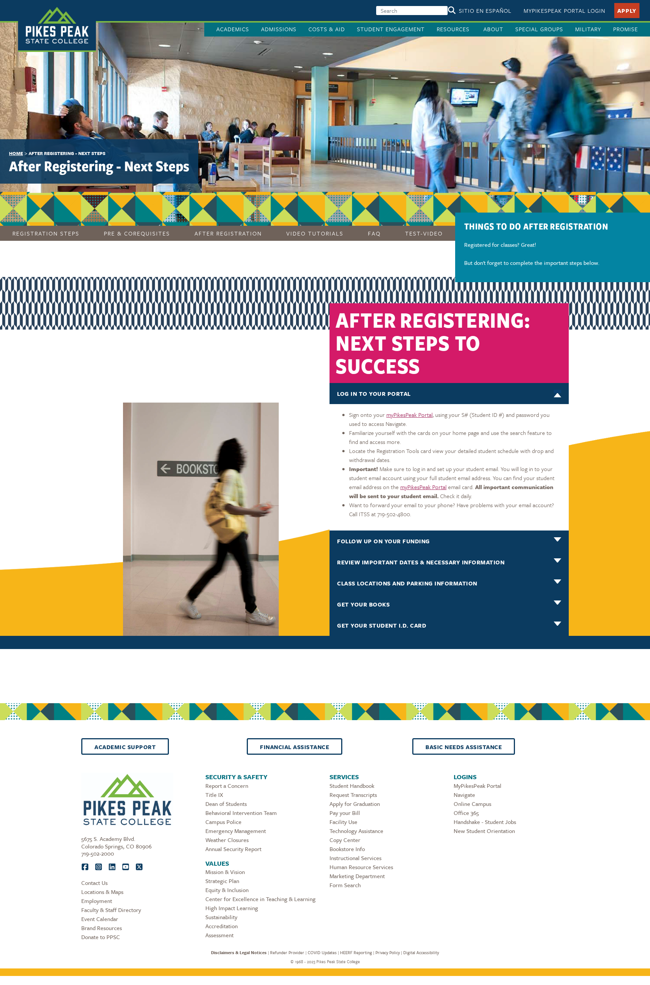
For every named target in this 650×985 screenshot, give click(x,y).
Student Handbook (352, 785)
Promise (625, 29)
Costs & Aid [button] (326, 29)
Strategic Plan (222, 881)
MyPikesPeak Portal (477, 785)
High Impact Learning (231, 908)
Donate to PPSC (100, 937)
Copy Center (345, 840)
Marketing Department (357, 876)
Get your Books (363, 604)
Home (16, 153)
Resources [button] (454, 29)
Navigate (464, 794)
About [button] (493, 29)
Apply (626, 10)
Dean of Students (226, 804)
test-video (424, 233)
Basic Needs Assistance (463, 747)
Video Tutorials (314, 233)
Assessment (219, 935)
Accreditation (221, 926)
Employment (96, 901)
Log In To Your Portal (374, 393)
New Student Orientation (484, 831)
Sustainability (221, 917)
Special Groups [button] (539, 29)
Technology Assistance (356, 831)
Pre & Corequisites (137, 233)
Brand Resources (101, 928)
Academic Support (125, 747)
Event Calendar (99, 919)
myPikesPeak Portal (409, 414)
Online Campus (472, 804)
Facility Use (343, 822)
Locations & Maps (102, 892)
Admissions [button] (278, 29)
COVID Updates (322, 952)
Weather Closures (227, 840)
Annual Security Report (233, 849)
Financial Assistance (294, 747)
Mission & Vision (225, 872)
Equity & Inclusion (227, 890)
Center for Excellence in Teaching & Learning (260, 899)
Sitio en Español (485, 10)
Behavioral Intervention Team (241, 813)
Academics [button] (232, 29)
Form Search (345, 885)
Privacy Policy (387, 952)
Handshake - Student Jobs (485, 822)
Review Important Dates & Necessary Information (420, 562)
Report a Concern (226, 785)
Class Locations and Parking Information (407, 583)
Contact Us (94, 883)
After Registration (228, 233)
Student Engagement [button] (391, 29)
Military (588, 29)
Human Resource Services (361, 867)
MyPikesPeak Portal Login (564, 10)
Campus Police (223, 822)
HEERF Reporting (356, 952)
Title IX (214, 794)
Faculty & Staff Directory (111, 910)
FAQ (374, 233)
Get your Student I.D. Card (381, 625)
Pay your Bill (345, 813)
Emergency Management (235, 831)
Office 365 (466, 813)
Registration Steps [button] (45, 233)
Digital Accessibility (421, 952)
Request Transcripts (353, 794)
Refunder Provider (287, 952)
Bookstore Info (347, 849)
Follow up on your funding (383, 541)
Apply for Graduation (355, 804)
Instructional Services (355, 858)
